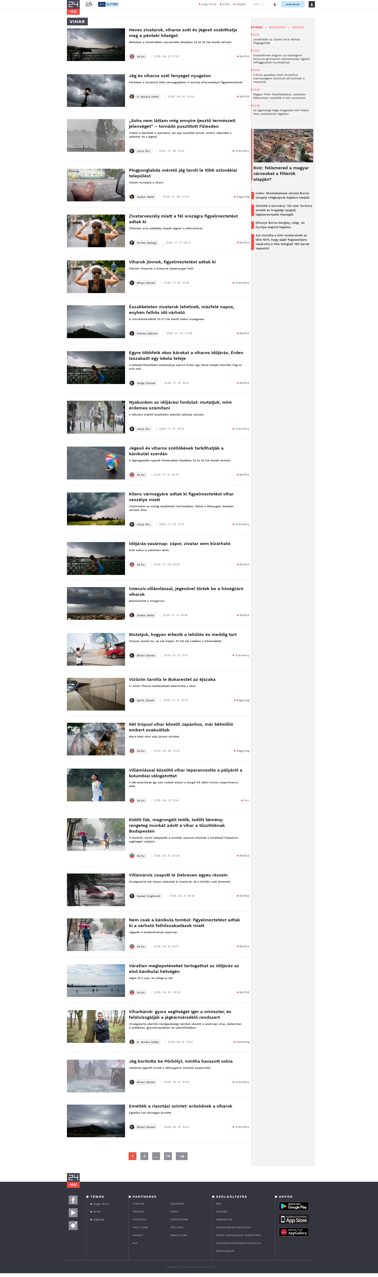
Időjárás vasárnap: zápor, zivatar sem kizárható (179, 543)
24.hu (141, 56)
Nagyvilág (242, 196)
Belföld (244, 56)
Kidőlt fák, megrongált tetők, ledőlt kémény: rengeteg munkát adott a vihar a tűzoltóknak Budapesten (177, 825)
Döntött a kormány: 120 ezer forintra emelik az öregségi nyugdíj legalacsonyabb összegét (284, 210)
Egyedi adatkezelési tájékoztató (238, 1235)
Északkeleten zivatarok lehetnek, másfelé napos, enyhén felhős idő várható (181, 309)
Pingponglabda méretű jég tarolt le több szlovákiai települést (183, 173)
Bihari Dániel (146, 282)
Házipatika (177, 1203)
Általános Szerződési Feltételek (238, 1243)
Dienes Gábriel (147, 333)
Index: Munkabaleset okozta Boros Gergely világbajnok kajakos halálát (282, 195)
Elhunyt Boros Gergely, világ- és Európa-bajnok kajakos (280, 225)
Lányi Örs (143, 151)
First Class (140, 1227)
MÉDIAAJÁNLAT (225, 1251)
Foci (246, 800)
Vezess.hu (139, 1219)
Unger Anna (208, 4)
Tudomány (242, 150)
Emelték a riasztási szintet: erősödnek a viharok (180, 1106)
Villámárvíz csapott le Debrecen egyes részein (178, 875)
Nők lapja (176, 1227)
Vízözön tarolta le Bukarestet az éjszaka (172, 679)
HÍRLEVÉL (222, 1211)
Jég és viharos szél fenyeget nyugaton (170, 75)
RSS (218, 1203)
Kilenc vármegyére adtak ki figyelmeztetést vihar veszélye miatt (181, 496)
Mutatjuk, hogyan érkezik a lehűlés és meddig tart (183, 634)
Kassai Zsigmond (148, 896)
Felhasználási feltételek (233, 1227)
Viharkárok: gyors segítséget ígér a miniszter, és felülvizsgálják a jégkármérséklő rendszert (180, 1014)
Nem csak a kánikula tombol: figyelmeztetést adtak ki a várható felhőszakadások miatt (184, 922)
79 (168, 1156)
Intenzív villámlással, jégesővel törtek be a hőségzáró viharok (186, 591)
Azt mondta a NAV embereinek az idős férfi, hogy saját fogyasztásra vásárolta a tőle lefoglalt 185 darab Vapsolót (282, 241)
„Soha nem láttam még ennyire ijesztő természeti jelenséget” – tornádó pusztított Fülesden (182, 123)
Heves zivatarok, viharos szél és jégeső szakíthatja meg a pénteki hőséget (183, 32)
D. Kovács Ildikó (148, 96)
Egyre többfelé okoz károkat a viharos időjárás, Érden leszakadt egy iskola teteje (186, 355)
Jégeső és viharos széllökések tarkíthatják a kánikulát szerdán (176, 451)
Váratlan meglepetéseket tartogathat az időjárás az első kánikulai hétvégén (184, 968)
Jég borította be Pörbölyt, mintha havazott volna (181, 1061)
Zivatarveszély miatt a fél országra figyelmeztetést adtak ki (183, 219)
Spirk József (145, 700)
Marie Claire (178, 1235)
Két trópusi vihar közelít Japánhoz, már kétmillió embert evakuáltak (181, 727)
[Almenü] (89, 4)
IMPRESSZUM (224, 1219)
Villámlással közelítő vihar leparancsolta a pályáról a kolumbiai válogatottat (185, 773)
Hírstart (138, 1211)
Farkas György (147, 242)
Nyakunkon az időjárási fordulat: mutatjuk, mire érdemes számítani (180, 405)
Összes (298, 27)
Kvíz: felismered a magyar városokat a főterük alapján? (281, 173)
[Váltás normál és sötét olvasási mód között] (275, 4)
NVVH (226, 4)
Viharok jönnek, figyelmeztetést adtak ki (172, 261)
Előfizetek (293, 4)
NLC (135, 1243)
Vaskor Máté (145, 196)
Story (174, 1211)
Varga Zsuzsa (146, 383)
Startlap (138, 1203)
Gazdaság (242, 1041)
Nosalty (138, 1235)
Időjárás (241, 4)
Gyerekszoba (179, 1219)
